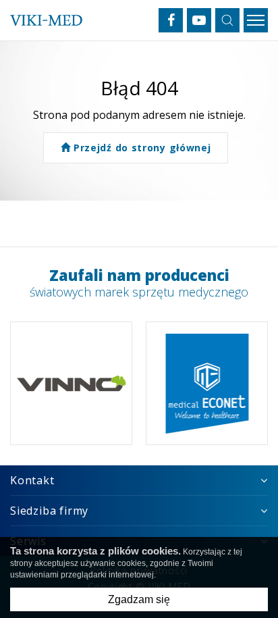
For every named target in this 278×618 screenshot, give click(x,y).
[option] (71, 383)
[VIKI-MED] (46, 20)
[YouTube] (199, 20)
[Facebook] (171, 20)
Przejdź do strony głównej (140, 147)
